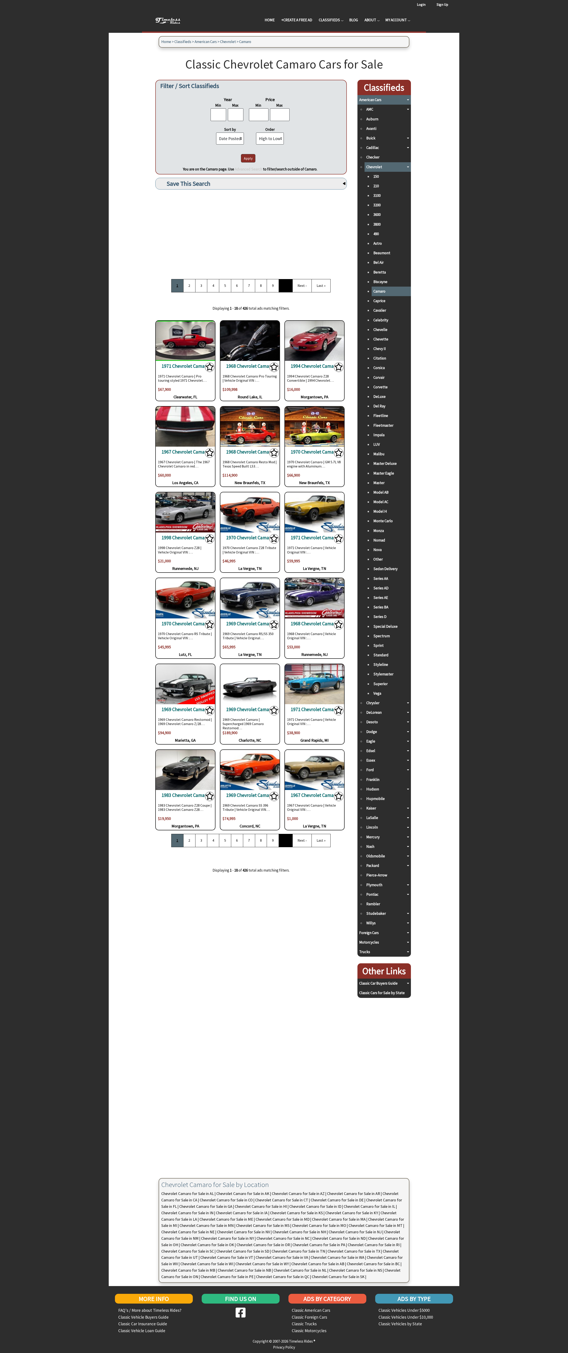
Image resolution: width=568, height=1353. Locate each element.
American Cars (206, 41)
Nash (370, 846)
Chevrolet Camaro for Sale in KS (296, 1212)
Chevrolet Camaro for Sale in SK (338, 1276)
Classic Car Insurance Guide (142, 1323)
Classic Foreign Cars (309, 1317)
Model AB (381, 492)
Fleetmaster (383, 425)
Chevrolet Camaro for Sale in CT (281, 1199)
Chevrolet (228, 41)
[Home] (171, 20)
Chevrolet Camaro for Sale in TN (298, 1251)
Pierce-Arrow (376, 875)
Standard (381, 655)
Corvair (379, 377)
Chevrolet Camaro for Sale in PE (227, 1276)
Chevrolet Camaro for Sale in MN (206, 1225)
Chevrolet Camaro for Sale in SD (242, 1251)
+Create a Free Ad (296, 20)
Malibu (379, 454)
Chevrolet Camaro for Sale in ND (339, 1238)
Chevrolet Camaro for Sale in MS (263, 1225)
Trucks (364, 951)
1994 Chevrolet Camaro (314, 366)
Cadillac (372, 147)
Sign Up (442, 4)
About (370, 20)
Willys (371, 923)
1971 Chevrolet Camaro (185, 366)
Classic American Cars (311, 1310)
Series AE (380, 597)
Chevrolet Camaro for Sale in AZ (298, 1193)
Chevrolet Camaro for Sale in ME (226, 1219)
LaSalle (372, 817)
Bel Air (378, 262)
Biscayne (380, 281)
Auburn (372, 119)
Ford (370, 769)
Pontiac (372, 894)
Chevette (380, 339)
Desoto (372, 722)
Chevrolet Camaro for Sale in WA (337, 1257)
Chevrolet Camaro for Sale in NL (300, 1270)
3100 (377, 195)
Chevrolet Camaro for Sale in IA (242, 1212)
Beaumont (381, 252)
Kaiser (371, 808)
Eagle (370, 741)
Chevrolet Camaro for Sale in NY (227, 1238)
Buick (370, 138)
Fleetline (380, 415)
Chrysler (372, 702)
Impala (379, 434)
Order (270, 129)
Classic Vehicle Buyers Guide (143, 1317)
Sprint (378, 645)
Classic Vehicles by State (400, 1323)
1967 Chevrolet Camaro (185, 452)
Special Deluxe (385, 626)
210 (376, 186)
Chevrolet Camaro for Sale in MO (319, 1225)
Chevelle (380, 329)
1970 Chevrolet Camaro (314, 452)
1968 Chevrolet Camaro (250, 366)
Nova (377, 549)
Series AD (381, 588)
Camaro (245, 41)
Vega (377, 693)
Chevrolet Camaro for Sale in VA (282, 1257)
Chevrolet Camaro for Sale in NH (299, 1231)
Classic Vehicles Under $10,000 (406, 1317)
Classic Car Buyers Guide (378, 983)
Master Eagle (383, 473)
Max (235, 105)
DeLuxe (379, 396)
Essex (370, 760)
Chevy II (379, 348)
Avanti (371, 128)
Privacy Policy (284, 1347)
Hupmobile (375, 798)
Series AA (380, 578)
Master (379, 482)
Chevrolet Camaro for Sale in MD (283, 1219)
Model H (380, 511)
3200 (377, 205)
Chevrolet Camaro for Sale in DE (337, 1199)
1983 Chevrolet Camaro (185, 795)
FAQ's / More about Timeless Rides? (149, 1310)
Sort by (230, 129)
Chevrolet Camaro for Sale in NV (243, 1231)
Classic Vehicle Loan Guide (141, 1330)
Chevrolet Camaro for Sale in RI (374, 1244)
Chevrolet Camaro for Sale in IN (187, 1212)
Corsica (379, 367)
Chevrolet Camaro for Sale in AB (317, 1263)
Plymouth (374, 884)
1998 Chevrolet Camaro (185, 538)
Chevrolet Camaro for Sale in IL (369, 1206)
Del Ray (379, 406)
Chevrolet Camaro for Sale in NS (355, 1270)
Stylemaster (383, 674)
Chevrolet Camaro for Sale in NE (188, 1231)
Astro (377, 243)
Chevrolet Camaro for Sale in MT (375, 1225)
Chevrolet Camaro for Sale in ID (315, 1206)
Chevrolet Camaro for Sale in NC (283, 1238)
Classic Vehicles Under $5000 (404, 1310)
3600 (377, 214)
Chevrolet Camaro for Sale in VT (226, 1257)
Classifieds (329, 20)
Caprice (379, 300)
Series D (380, 616)
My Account (396, 20)
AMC (369, 109)
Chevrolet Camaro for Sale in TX (353, 1251)
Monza (378, 530)
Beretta (379, 272)
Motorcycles (369, 942)
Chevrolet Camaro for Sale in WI (206, 1263)
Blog (353, 20)
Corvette (380, 387)
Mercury (373, 837)
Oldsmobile (375, 856)
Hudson (372, 789)
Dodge (371, 731)
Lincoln (372, 827)
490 (376, 233)
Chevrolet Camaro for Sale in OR (263, 1244)
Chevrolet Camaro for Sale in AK (242, 1193)
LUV (376, 444)
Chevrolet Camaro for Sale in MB (188, 1270)
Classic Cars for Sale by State (382, 992)
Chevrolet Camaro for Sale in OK (207, 1244)
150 (376, 176)
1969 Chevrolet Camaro (250, 624)
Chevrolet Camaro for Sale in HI (261, 1206)
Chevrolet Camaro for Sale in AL (187, 1193)
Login (421, 4)
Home (270, 20)
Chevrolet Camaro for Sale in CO (226, 1199)
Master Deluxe (385, 463)
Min (218, 105)
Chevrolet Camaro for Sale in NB (244, 1270)
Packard (372, 865)
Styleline (380, 664)
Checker (372, 157)
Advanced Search (248, 169)
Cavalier (379, 310)
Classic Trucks (304, 1323)
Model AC (380, 501)
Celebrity (380, 320)
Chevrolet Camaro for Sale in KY (351, 1212)
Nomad (379, 540)
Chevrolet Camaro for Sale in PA (318, 1244)
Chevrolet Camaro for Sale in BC (373, 1263)
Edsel (370, 750)
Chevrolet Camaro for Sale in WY (262, 1263)
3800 (377, 224)
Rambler (373, 903)
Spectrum (381, 635)
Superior (380, 683)
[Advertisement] (251, 232)
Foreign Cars (369, 932)
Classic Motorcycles (309, 1330)
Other (378, 559)
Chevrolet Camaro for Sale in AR (353, 1193)
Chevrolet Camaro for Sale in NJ (355, 1231)
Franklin (372, 779)
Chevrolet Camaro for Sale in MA (339, 1219)
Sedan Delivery (385, 568)
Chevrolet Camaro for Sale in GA (205, 1206)
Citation (379, 358)
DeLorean (374, 712)
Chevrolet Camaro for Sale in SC (187, 1251)
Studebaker (376, 913)
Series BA (380, 607)
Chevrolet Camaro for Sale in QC (282, 1276)
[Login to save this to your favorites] (209, 368)
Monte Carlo (383, 520)
